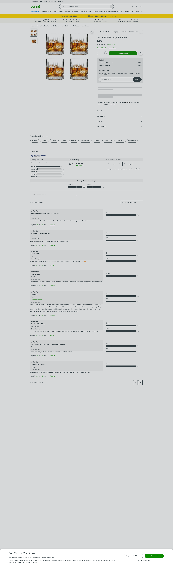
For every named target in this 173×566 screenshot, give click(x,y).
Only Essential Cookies (133, 556)
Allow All (154, 556)
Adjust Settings (143, 560)
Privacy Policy (32, 562)
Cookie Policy (21, 562)
